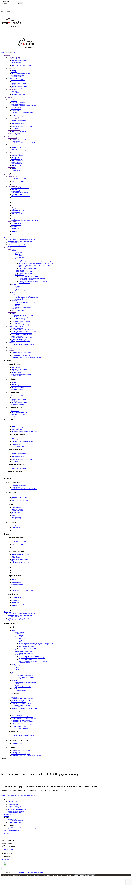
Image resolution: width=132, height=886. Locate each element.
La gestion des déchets (14, 808)
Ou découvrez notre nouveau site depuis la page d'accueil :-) (18, 795)
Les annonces (12, 819)
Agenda (6, 816)
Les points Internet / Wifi (15, 806)
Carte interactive (9, 832)
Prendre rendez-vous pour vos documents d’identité (22, 829)
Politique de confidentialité (35, 872)
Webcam (6, 833)
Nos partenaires (12, 824)
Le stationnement (13, 803)
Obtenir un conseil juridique (16, 811)
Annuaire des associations (11, 830)
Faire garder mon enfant (14, 812)
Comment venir (12, 801)
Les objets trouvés (13, 804)
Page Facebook (5, 859)
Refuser (84, 875)
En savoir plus (91, 875)
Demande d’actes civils (14, 827)
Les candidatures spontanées (16, 820)
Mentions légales (20, 872)
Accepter (78, 875)
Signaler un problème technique (17, 809)
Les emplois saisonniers (14, 822)
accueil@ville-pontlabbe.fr (8, 850)
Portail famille (8, 814)
